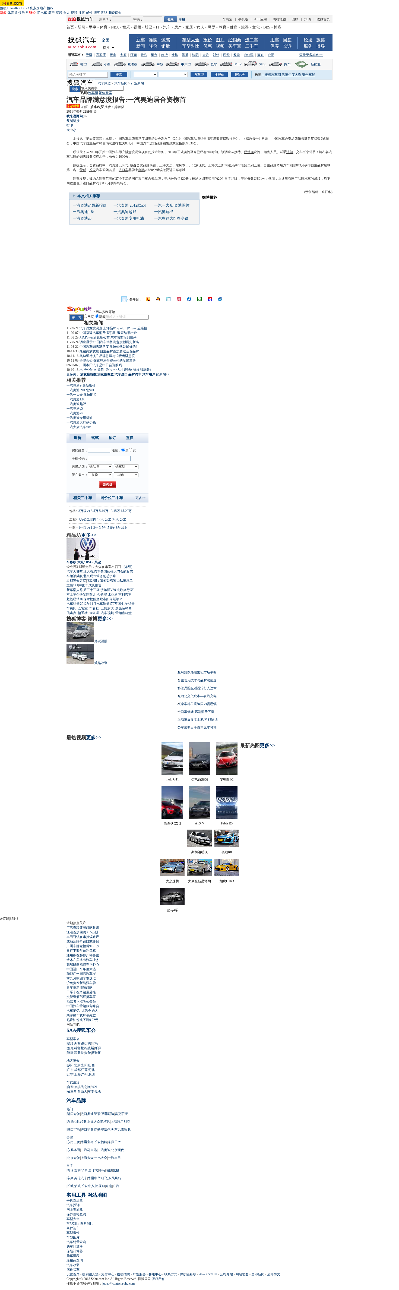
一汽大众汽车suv (78, 427)
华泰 (84, 1170)
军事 (92, 27)
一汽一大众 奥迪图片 (171, 205)
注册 (182, 19)
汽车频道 (104, 83)
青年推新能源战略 (79, 987)
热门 (69, 1109)
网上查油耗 (74, 1210)
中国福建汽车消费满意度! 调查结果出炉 (108, 333)
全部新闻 (257, 1274)
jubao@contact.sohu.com (118, 1283)
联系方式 (170, 1274)
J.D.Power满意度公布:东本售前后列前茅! (109, 337)
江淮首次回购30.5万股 (82, 932)
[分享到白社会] (168, 299)
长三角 (72, 1091)
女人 (66, 13)
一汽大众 (100, 1158)
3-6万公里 (119, 519)
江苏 (84, 1070)
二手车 (251, 46)
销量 (165, 46)
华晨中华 (94, 1178)
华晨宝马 (87, 1142)
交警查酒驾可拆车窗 (81, 997)
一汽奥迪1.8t (83, 212)
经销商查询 (74, 1260)
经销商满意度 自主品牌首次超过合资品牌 (109, 351)
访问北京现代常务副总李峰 (96, 576)
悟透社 (83, 613)
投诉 (287, 46)
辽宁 (70, 1074)
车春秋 (94, 608)
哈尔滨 (249, 55)
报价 (207, 39)
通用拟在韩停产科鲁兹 (82, 955)
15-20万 (126, 511)
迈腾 (87, 1043)
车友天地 (94, 1091)
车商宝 (227, 19)
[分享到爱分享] (220, 299)
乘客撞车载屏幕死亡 (81, 1015)
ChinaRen (13, 8)
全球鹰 (93, 1170)
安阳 (84, 1065)
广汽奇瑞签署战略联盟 (82, 927)
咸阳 (70, 1065)
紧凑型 (132, 64)
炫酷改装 (100, 663)
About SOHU (208, 1274)
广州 (84, 1074)
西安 (226, 55)
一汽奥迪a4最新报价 (90, 205)
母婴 (211, 27)
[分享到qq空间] (158, 299)
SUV (262, 64)
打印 (69, 125)
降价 (153, 46)
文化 (256, 27)
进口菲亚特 (89, 1129)
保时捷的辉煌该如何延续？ (102, 599)
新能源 (316, 64)
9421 (94, 1087)
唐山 (113, 55)
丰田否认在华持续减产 (82, 937)
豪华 (214, 64)
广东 (70, 1070)
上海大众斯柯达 (219, 165)
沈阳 (195, 55)
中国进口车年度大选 (81, 969)
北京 (77, 1065)
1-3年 (94, 528)
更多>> (140, 498)
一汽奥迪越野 (124, 212)
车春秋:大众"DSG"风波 (83, 562)
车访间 (71, 608)
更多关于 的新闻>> (118, 374)
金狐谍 (94, 613)
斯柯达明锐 (199, 852)
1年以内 (84, 528)
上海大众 (165, 165)
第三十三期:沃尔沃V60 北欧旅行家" (108, 590)
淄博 (185, 55)
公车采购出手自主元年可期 (197, 727)
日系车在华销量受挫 (81, 992)
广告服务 (139, 1274)
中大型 (186, 64)
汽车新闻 (120, 83)
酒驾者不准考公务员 (81, 1001)
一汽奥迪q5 (163, 212)
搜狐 (3, 8)
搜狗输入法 (90, 1274)
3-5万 (94, 511)
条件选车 (73, 1228)
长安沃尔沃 (105, 1129)
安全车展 (308, 75)
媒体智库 (105, 93)
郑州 (216, 55)
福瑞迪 (72, 1043)
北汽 (96, 594)
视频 (74, 13)
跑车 (287, 64)
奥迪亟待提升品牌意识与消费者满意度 (107, 356)
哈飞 (104, 1178)
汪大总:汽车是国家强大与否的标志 (108, 571)
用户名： (105, 19)
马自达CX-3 (172, 824)
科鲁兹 (79, 1048)
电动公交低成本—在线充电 (197, 696)
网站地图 (279, 19)
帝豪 (70, 1178)
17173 (25, 8)
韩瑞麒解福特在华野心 (82, 964)
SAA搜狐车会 (81, 1030)
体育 (11, 13)
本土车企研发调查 (79, 594)
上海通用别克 (120, 1122)
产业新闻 (137, 83)
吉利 (77, 1170)
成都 (77, 1070)
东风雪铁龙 (122, 1129)
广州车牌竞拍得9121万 (82, 946)
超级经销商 (74, 599)
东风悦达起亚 (77, 1122)
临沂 (164, 55)
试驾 (165, 39)
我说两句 (115, 13)
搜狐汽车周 (273, 75)
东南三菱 (73, 1142)
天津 (89, 55)
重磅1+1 (72, 585)
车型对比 (190, 46)
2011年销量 (126, 604)
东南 (109, 1186)
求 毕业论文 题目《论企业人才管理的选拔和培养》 (116, 370)
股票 (148, 27)
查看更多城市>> (311, 55)
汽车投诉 (73, 1205)
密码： (138, 19)
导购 (153, 39)
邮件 (89, 13)
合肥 (271, 55)
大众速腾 (172, 881)
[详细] (127, 567)
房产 (51, 13)
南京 (260, 55)
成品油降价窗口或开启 (82, 941)
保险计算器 (74, 1251)
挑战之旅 (83, 1087)
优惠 (207, 46)
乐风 (98, 1048)
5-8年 (111, 528)
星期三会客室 (76, 581)
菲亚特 (79, 1053)
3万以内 (84, 511)
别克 (70, 1048)
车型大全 (190, 39)
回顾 (295, 19)
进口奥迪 (87, 1114)
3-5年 (103, 528)
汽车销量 (73, 604)
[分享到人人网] (189, 299)
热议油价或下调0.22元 (82, 1020)
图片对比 (86, 1223)
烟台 (154, 55)
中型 (160, 64)
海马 (102, 1170)
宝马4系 (172, 910)
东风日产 (114, 1142)
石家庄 (101, 55)
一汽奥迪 (112, 165)
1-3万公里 (104, 519)
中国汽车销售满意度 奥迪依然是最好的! (108, 347)
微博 (320, 39)
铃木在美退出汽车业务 (82, 960)
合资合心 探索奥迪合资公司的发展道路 (108, 360)
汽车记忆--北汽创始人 (82, 1011)
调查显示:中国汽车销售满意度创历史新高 (109, 342)
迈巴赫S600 (199, 780)
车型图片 (73, 1237)
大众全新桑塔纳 (199, 881)
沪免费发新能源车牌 (81, 983)
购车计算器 (74, 1246)
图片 (220, 39)
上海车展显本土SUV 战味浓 (198, 720)
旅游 (245, 27)
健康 (233, 27)
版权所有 (158, 1279)
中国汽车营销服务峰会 (82, 1006)
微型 (83, 64)
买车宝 (234, 46)
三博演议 (107, 608)
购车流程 (73, 1256)
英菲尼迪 (107, 1114)
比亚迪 (113, 594)
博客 (97, 13)
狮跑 (80, 1043)
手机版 (243, 19)
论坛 (308, 39)
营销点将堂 (123, 613)
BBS (104, 13)
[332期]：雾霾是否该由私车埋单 (110, 581)
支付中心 (107, 1274)
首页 (70, 27)
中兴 (91, 1186)
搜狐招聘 (123, 1274)
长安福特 (100, 1142)
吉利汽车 (124, 594)
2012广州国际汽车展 (81, 974)
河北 (91, 1070)
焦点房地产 (38, 8)
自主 (69, 1166)
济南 (133, 55)
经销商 (234, 39)
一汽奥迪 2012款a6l (129, 205)
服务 (308, 46)
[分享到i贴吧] (210, 299)
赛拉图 (96, 1053)
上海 (77, 1074)
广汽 (116, 1186)
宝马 (94, 1043)
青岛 (144, 55)
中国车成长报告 (90, 585)
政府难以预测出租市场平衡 (197, 672)
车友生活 (73, 1082)
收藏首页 (323, 19)
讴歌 (97, 1114)
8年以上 (121, 528)
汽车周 (93, 93)
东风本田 (182, 165)
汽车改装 (73, 1265)
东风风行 (114, 1178)
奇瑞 (280, 165)
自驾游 (72, 1087)
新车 (140, 39)
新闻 (81, 27)
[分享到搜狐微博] (148, 299)
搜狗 (50, 8)
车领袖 (71, 576)
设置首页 (73, 1274)
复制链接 (73, 121)
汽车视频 (107, 613)
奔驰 (141, 170)
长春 (236, 55)
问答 (287, 39)
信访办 (71, 613)
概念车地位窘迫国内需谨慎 (197, 704)
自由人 (82, 1091)
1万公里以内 (87, 519)
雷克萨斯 (121, 1114)
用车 (274, 39)
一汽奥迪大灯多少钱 (171, 218)
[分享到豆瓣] (199, 299)
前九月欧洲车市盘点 (81, 978)
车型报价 (73, 1233)
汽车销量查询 (76, 1242)
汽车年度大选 (291, 75)
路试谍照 (100, 641)
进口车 (251, 39)
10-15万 (114, 511)
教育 (222, 27)
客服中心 (155, 1274)
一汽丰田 (114, 1158)
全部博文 (273, 1274)
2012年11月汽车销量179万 (99, 604)
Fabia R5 (227, 823)
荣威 (83, 170)
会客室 (83, 608)
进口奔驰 (73, 1114)
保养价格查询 (76, 1214)
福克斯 (89, 1048)
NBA (115, 27)
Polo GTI (172, 779)
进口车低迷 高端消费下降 (196, 712)
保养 (274, 46)
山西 (91, 1065)
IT (38, 13)
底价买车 (73, 1270)
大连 (205, 55)
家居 (59, 13)
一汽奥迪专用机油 (128, 218)
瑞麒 (109, 1170)
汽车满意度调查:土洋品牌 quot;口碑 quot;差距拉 (113, 328)
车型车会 (73, 1039)
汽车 (43, 13)
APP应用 (260, 19)
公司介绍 (226, 1274)
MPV (238, 64)
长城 (70, 1186)
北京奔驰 (73, 1158)
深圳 (91, 1074)
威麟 (116, 1170)
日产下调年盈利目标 (81, 951)
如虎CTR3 (227, 881)
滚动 (307, 19)
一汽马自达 (89, 1150)
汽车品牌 (76, 1100)
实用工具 (76, 1195)
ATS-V (199, 823)
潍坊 (175, 55)
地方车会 (73, 1061)
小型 (107, 64)
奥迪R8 (226, 852)
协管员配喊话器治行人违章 (197, 688)
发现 (83, 179)
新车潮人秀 (74, 590)
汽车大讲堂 (74, 571)
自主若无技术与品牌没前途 (197, 680)
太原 (123, 55)
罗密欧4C (226, 780)
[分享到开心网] (179, 299)
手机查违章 (74, 1200)
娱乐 (21, 13)
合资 (69, 1137)
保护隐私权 (188, 1274)
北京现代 (198, 165)
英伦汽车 (80, 1178)
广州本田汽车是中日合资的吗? (101, 365)
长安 (92, 170)
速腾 (70, 1053)
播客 (81, 13)
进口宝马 (73, 1129)
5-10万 (103, 511)
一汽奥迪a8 (82, 218)
